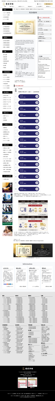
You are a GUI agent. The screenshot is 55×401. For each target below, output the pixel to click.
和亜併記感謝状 (20, 339)
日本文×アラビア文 (7, 101)
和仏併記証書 (19, 337)
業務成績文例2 (19, 306)
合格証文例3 (45, 314)
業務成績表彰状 (6, 28)
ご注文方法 (5, 129)
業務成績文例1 (19, 305)
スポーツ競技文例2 (7, 300)
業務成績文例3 (19, 308)
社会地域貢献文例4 (20, 322)
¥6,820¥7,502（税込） (23, 109)
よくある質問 (38, 6)
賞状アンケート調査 (7, 150)
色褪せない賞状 (6, 148)
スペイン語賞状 (6, 77)
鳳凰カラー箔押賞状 (7, 152)
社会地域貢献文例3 (20, 320)
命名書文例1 (31, 332)
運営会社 (48, 6)
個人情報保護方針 (45, 347)
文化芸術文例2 (7, 313)
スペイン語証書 (7, 333)
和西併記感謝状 (20, 332)
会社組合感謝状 (6, 40)
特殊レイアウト (6, 138)
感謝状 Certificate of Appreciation (37, 9)
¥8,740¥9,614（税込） (23, 127)
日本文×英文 (5, 95)
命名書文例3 (31, 334)
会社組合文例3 (32, 301)
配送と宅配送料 (23, 286)
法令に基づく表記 (45, 346)
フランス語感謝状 (7, 336)
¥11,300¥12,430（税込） (23, 152)
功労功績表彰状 (6, 31)
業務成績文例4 (19, 309)
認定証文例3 (45, 308)
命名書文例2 (31, 333)
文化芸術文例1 (7, 311)
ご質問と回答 (6, 179)
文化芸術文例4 (7, 315)
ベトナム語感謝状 (7, 347)
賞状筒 (4, 118)
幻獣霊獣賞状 (6, 154)
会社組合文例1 (32, 299)
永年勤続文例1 (19, 299)
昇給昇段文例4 (45, 322)
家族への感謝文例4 (33, 322)
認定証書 (5, 56)
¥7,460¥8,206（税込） (23, 115)
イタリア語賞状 (6, 88)
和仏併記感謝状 (20, 336)
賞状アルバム (6, 115)
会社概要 (43, 345)
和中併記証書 (19, 345)
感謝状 (5, 37)
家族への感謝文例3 (33, 320)
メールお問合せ (36, 286)
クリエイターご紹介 (7, 158)
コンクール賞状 (6, 15)
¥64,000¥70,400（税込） (23, 189)
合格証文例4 (45, 315)
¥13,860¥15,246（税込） (23, 176)
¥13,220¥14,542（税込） (23, 170)
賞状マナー (5, 136)
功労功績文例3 (19, 314)
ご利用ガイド (20, 6)
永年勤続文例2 (19, 300)
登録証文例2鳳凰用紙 (33, 341)
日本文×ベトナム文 (7, 106)
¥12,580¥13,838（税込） (23, 164)
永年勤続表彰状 (6, 26)
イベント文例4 (7, 322)
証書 (5, 51)
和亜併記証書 (19, 341)
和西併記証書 (19, 333)
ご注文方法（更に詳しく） (20, 80)
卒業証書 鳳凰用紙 (32, 328)
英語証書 (5, 329)
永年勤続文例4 (19, 302)
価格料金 (5, 127)
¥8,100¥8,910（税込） (23, 121)
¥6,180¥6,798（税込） (23, 102)
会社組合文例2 (32, 300)
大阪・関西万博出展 (7, 161)
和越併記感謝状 (20, 347)
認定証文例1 (45, 305)
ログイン (39, 4)
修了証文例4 (45, 302)
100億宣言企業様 (6, 171)
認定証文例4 (45, 309)
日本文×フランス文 (7, 99)
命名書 (4, 65)
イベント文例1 (7, 318)
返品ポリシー (44, 349)
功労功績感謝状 (6, 45)
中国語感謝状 (6, 343)
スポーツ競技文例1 (7, 299)
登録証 (4, 67)
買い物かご (49, 4)
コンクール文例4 (7, 309)
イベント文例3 (7, 320)
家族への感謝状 (6, 47)
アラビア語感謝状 (7, 339)
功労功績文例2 (19, 313)
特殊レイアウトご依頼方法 (20, 81)
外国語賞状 (7, 72)
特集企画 (29, 6)
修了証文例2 (45, 300)
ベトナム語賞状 (6, 85)
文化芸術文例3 (7, 314)
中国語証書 (6, 345)
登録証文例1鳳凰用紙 (33, 338)
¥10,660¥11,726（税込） (23, 146)
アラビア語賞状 (6, 81)
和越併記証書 (19, 348)
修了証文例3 (45, 301)
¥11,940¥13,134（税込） (23, 158)
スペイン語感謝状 (7, 332)
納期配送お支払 (6, 132)
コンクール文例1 (7, 305)
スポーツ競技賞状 (6, 12)
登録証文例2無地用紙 (33, 342)
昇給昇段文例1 (45, 318)
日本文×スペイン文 (7, 97)
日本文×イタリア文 (7, 108)
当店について (44, 351)
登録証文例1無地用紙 (33, 340)
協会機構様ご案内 (6, 165)
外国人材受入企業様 (7, 167)
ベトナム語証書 (7, 348)
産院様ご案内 (6, 163)
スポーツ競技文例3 (7, 301)
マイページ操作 (6, 140)
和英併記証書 (19, 329)
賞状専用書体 (6, 134)
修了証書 (5, 54)
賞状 (5, 9)
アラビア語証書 (7, 341)
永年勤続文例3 (19, 301)
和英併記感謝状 (20, 328)
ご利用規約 (44, 350)
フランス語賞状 (6, 79)
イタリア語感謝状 (7, 351)
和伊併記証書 (19, 352)
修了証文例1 (45, 299)
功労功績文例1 (19, 311)
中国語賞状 (5, 83)
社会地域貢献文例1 (20, 318)
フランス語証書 (7, 337)
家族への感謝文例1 (33, 318)
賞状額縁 (5, 120)
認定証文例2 (45, 306)
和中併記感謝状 (20, 343)
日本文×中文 (5, 104)
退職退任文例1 (32, 305)
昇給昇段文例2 (45, 319)
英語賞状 (5, 75)
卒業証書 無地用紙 (32, 327)
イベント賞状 (6, 19)
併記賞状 (6, 92)
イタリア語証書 (7, 352)
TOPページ (10, 393)
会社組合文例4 (32, 302)
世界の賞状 (5, 156)
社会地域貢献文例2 (20, 319)
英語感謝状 (6, 328)
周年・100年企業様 (7, 169)
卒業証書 (5, 63)
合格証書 (5, 59)
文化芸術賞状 (6, 17)
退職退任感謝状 (6, 42)
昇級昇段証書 (6, 61)
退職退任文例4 (32, 309)
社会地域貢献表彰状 (7, 33)
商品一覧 (11, 6)
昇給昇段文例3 (45, 320)
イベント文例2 (7, 319)
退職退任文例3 (32, 308)
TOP (5, 6)
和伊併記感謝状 (20, 351)
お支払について (10, 286)
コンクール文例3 (7, 308)
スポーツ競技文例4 (7, 302)
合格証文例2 (45, 313)
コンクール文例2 (7, 306)
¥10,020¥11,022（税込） (23, 139)
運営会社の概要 (49, 286)
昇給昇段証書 (44, 317)
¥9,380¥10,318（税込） (23, 133)
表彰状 (5, 23)
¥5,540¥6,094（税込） (23, 96)
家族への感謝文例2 (33, 319)
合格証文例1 (45, 311)
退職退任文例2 (32, 306)
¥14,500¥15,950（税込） (23, 183)
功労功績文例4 (19, 315)
